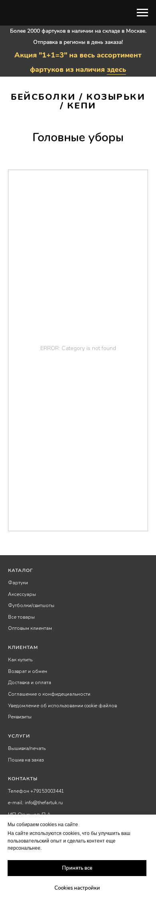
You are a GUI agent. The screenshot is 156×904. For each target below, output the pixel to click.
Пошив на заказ (26, 760)
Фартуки (18, 583)
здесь (116, 69)
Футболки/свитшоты (31, 605)
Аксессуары (22, 594)
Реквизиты (20, 717)
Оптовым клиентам (30, 628)
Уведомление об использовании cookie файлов (62, 705)
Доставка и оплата (29, 682)
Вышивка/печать (27, 748)
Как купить (20, 660)
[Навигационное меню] (142, 13)
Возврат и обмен (27, 671)
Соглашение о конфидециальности (49, 694)
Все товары (21, 617)
